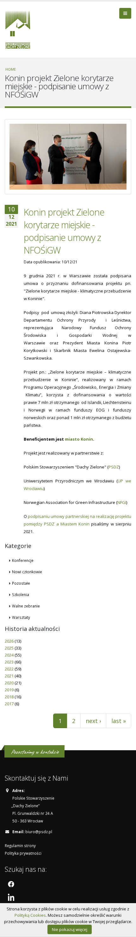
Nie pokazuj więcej (69, 929)
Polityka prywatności (23, 853)
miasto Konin (79, 439)
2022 (9, 669)
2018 (9, 697)
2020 (9, 683)
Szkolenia (20, 594)
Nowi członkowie (27, 571)
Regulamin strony (20, 845)
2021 (9, 676)
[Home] (20, 29)
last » (118, 721)
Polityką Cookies (30, 915)
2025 (9, 648)
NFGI (121, 502)
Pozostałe (21, 583)
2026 (9, 641)
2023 (9, 662)
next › (93, 721)
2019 (9, 690)
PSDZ (113, 467)
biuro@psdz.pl (38, 831)
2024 (9, 655)
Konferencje (23, 560)
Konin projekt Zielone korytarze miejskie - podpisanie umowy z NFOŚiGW (64, 231)
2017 (9, 704)
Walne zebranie (26, 605)
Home (10, 69)
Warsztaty (21, 617)
